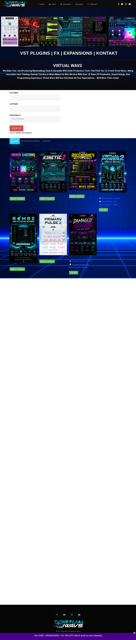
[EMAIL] (130, 4)
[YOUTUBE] (122, 4)
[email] (79, 614)
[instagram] (71, 614)
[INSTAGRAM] (126, 4)
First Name (14, 93)
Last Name (14, 104)
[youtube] (64, 614)
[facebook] (57, 614)
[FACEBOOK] (118, 4)
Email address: (15, 115)
